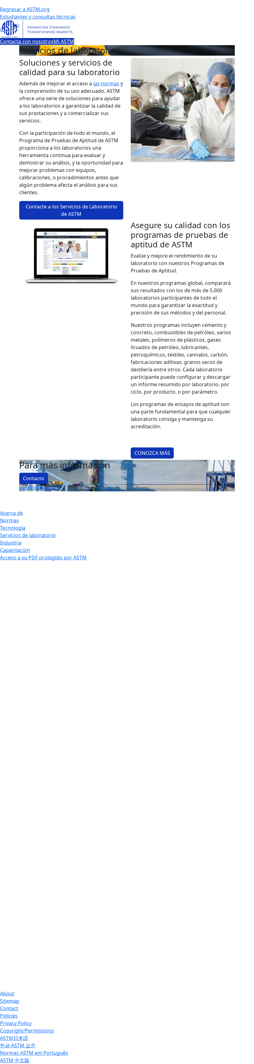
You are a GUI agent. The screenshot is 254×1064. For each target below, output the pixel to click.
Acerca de (11, 513)
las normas (106, 83)
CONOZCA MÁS (152, 453)
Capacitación (15, 550)
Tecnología (12, 527)
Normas (9, 520)
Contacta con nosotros (27, 41)
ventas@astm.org (39, 487)
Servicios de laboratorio (28, 535)
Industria (10, 542)
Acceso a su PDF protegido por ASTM (43, 557)
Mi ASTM (64, 41)
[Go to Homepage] (127, 29)
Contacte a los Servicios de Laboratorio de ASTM (71, 210)
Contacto (33, 478)
